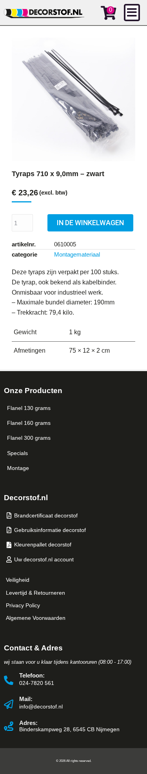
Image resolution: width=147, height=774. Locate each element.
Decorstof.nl (26, 498)
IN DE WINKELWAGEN (90, 223)
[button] (132, 12)
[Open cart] (108, 13)
